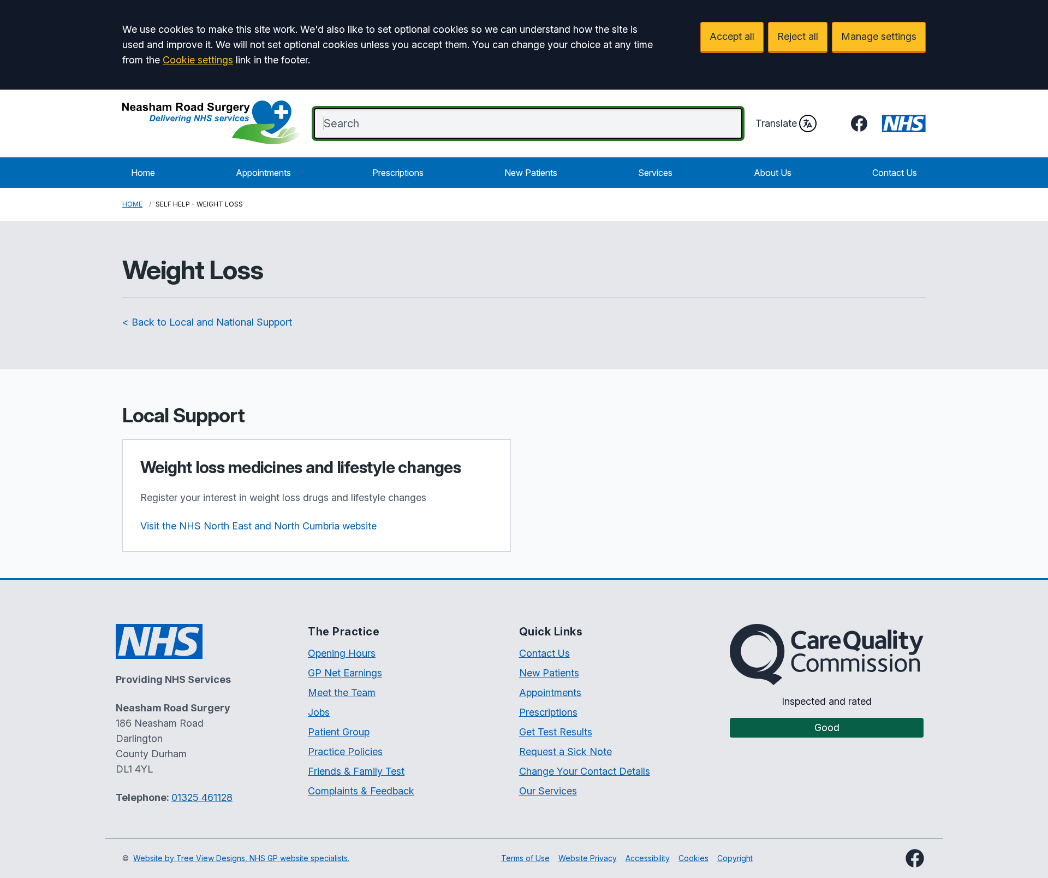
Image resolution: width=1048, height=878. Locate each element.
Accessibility (648, 858)
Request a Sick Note (565, 751)
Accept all (732, 36)
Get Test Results (555, 732)
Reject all (797, 36)
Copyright (735, 858)
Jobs (319, 712)
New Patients (530, 172)
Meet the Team (342, 692)
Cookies (693, 858)
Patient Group (339, 732)
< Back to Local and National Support (207, 322)
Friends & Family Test (356, 771)
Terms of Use (525, 858)
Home (143, 172)
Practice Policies (345, 751)
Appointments (263, 172)
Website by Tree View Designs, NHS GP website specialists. (241, 858)
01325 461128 (202, 797)
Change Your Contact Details (584, 771)
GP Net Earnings (345, 673)
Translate (776, 123)
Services (655, 172)
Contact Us (894, 172)
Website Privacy (587, 858)
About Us (772, 172)
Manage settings (878, 36)
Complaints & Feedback (361, 791)
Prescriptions (398, 172)
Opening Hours (342, 653)
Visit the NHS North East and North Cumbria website (258, 526)
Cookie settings (198, 60)
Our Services (548, 791)
